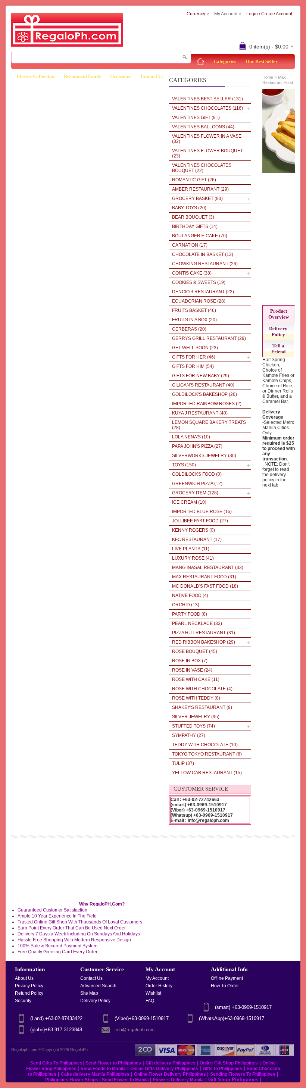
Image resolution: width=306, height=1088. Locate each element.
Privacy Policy (29, 985)
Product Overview (278, 314)
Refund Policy (29, 993)
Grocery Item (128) (195, 492)
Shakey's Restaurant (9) (202, 707)
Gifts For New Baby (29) (200, 375)
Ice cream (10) (189, 502)
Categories (224, 61)
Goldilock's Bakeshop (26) (204, 394)
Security (23, 1000)
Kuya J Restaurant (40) (200, 413)
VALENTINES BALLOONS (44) (203, 126)
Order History (159, 985)
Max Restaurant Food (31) (204, 576)
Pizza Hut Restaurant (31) (203, 632)
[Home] (200, 61)
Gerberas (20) (189, 329)
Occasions (120, 76)
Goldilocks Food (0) (197, 474)
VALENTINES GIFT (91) (196, 117)
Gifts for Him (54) (193, 366)
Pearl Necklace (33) (197, 623)
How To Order (225, 985)
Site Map (89, 993)
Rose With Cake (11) (195, 679)
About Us (24, 978)
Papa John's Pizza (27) (197, 446)
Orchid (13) (185, 604)
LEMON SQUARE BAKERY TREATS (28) (209, 425)
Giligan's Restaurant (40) (203, 385)
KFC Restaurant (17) (197, 539)
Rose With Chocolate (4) (202, 688)
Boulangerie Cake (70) (199, 235)
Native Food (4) (190, 595)
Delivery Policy (278, 331)
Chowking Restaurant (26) (205, 263)
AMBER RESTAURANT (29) (200, 189)
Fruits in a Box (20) (194, 319)
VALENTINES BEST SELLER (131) (207, 98)
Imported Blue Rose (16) (202, 511)
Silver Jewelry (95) (195, 716)
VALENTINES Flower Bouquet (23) (207, 153)
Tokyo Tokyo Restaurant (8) (207, 754)
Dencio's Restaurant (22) (203, 291)
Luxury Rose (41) (193, 558)
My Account (157, 978)
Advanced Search (98, 985)
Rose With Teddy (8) (196, 698)
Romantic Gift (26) (194, 179)
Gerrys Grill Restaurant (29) (209, 338)
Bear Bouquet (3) (193, 217)
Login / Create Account (269, 13)
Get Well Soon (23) (195, 347)
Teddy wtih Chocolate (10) (205, 744)
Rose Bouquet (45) (194, 651)
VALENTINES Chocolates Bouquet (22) (201, 168)
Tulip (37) (183, 763)
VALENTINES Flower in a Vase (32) (206, 139)
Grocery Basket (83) (197, 198)
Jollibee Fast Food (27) (200, 520)
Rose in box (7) (189, 660)
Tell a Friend (278, 348)
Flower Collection (35, 76)
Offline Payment (227, 978)
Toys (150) (184, 465)
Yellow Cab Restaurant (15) (207, 772)
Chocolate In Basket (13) (202, 254)
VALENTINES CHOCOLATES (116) (207, 108)
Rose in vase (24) (192, 670)
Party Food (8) (189, 614)
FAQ (150, 1000)
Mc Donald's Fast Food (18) (205, 586)
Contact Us (152, 76)
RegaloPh (79, 1049)
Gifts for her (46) (193, 357)
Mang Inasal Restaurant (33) (207, 567)
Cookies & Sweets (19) (198, 282)
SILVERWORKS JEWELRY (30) (204, 455)
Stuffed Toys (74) (193, 726)
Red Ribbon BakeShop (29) (203, 642)
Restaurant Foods (82, 76)
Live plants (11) (190, 548)
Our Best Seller (262, 61)
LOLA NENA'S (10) (191, 437)
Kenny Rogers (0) (193, 530)
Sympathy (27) (188, 735)
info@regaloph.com (134, 1029)
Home (267, 77)
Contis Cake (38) (192, 273)
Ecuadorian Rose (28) (198, 301)
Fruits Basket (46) (194, 310)
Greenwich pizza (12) (197, 483)
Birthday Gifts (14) (195, 226)
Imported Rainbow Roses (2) (206, 403)
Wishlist (153, 993)
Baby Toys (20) (189, 207)
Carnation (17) (189, 245)
